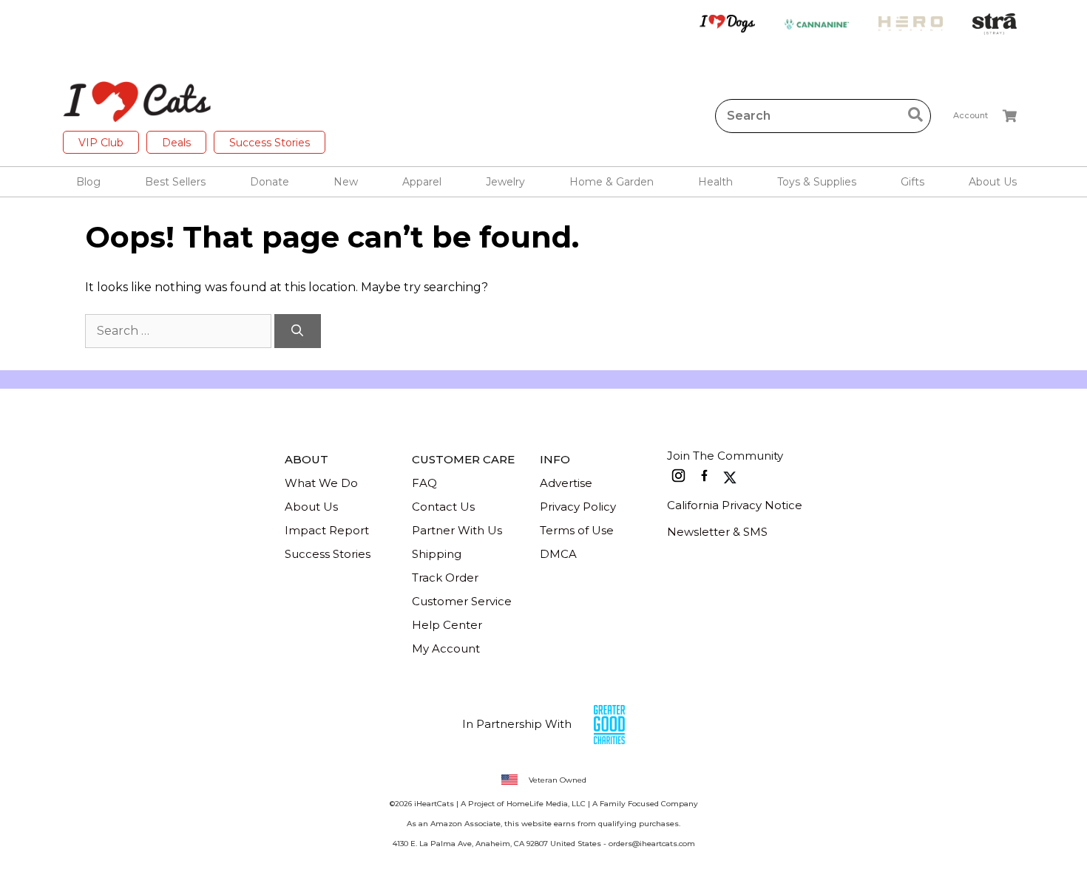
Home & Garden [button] (611, 181)
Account (970, 115)
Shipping (436, 554)
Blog (88, 181)
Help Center (447, 625)
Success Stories (269, 142)
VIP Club (100, 142)
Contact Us (443, 507)
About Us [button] (993, 181)
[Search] (297, 331)
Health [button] (715, 181)
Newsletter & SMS (717, 532)
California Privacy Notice (734, 505)
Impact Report (327, 530)
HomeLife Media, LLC (546, 803)
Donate (269, 181)
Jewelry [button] (505, 181)
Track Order (445, 577)
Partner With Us (457, 530)
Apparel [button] (421, 181)
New (345, 181)
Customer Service (462, 601)
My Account (446, 648)
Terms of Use (577, 530)
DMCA (558, 554)
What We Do (321, 483)
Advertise (566, 483)
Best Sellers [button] (175, 181)
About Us (311, 507)
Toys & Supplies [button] (816, 181)
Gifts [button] (912, 181)
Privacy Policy (578, 507)
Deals (176, 142)
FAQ (424, 483)
